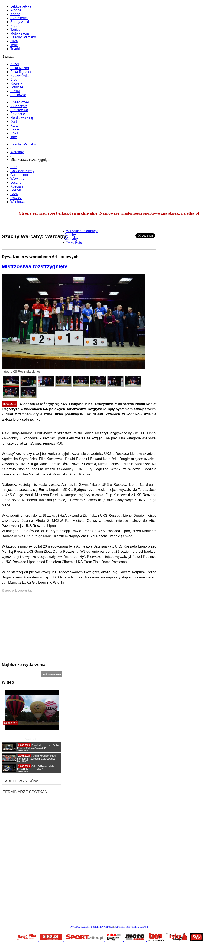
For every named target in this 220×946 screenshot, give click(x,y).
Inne (13, 137)
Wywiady (17, 178)
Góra (14, 194)
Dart (13, 121)
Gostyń (15, 190)
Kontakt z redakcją (79, 926)
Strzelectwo (19, 110)
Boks (14, 133)
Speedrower (19, 102)
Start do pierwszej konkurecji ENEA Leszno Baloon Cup (32, 734)
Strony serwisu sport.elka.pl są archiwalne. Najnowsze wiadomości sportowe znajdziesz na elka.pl (109, 213)
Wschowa (17, 202)
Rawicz (16, 198)
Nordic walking (21, 118)
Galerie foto (19, 175)
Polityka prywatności (102, 926)
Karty (14, 125)
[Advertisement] (79, 628)
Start (13, 167)
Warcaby (17, 152)
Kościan (16, 186)
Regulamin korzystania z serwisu (131, 926)
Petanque (17, 114)
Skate (14, 129)
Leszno (15, 182)
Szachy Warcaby (23, 144)
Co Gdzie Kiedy (22, 171)
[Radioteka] (196, 940)
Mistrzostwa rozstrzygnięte (34, 266)
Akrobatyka (19, 106)
